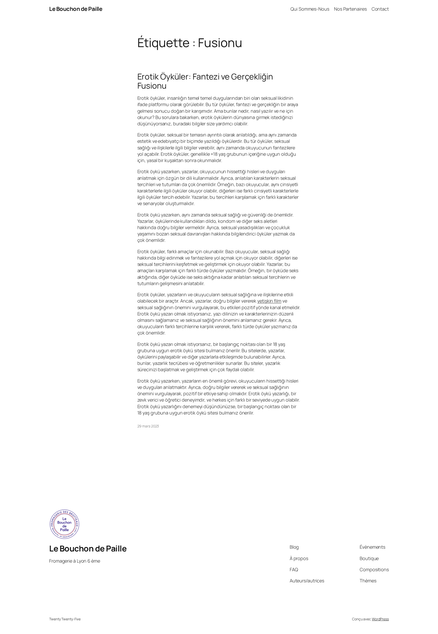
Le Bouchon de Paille (75, 9)
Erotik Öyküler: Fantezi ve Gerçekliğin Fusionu (205, 81)
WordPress (380, 619)
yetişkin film (269, 301)
